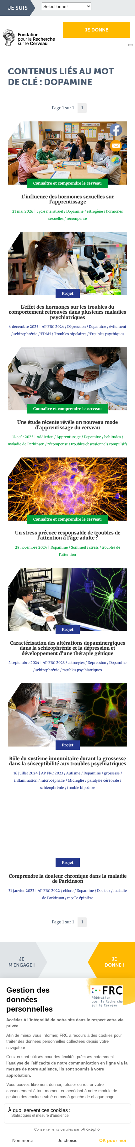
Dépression (76, 326)
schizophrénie (25, 334)
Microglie (76, 780)
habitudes (112, 437)
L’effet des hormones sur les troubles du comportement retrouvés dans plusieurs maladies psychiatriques (67, 312)
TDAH (45, 334)
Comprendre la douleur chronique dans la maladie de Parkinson (68, 878)
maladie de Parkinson (26, 444)
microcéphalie (52, 780)
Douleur (103, 890)
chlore (68, 890)
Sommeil (78, 547)
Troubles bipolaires (70, 334)
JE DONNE (96, 30)
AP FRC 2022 (49, 890)
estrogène (95, 211)
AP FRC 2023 (54, 662)
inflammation (25, 780)
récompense (77, 218)
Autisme (73, 773)
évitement (117, 326)
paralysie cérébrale (103, 780)
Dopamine (75, 211)
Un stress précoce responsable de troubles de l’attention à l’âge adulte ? (67, 535)
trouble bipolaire (81, 787)
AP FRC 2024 (53, 326)
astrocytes (76, 662)
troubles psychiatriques (82, 670)
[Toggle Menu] (130, 45)
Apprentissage (69, 437)
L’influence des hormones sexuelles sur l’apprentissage (67, 199)
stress (94, 547)
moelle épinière (80, 898)
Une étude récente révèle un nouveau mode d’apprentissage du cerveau (67, 425)
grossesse (112, 773)
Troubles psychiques (106, 334)
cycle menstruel (50, 211)
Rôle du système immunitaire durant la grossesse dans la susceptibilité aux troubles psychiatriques (67, 761)
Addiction (45, 437)
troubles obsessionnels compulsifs (99, 444)
